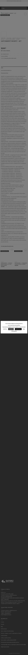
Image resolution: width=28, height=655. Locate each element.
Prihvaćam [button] (11, 329)
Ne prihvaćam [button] (18, 329)
